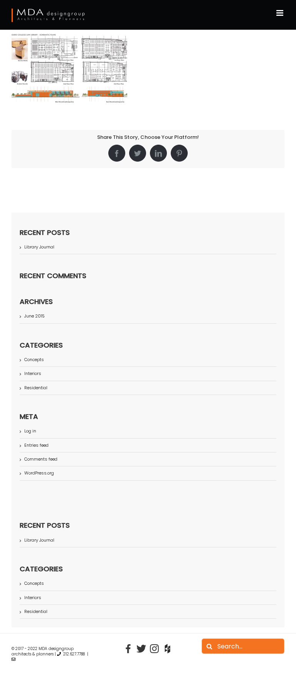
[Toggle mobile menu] (280, 13)
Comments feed (40, 459)
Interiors (32, 373)
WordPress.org (39, 473)
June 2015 (34, 316)
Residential (35, 388)
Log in (30, 431)
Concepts (34, 360)
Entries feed (36, 445)
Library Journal (39, 247)
